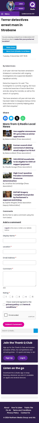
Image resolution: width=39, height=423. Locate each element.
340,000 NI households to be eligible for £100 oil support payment (24, 162)
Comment (8, 269)
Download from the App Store (11, 383)
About (6, 407)
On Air (8, 410)
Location (7, 247)
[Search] (36, 331)
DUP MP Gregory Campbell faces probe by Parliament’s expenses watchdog (18, 196)
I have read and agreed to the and (18, 304)
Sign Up (9, 358)
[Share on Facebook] (5, 118)
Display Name (9, 235)
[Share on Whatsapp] (22, 118)
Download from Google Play (11, 389)
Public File (28, 407)
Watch (21, 8)
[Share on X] (17, 118)
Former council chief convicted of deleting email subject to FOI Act (24, 148)
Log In (22, 358)
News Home (10, 47)
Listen (21, 3)
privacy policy (12, 304)
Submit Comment (13, 324)
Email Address (9, 258)
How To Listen (16, 407)
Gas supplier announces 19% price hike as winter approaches (24, 134)
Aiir (34, 417)
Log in (7, 228)
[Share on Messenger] (11, 118)
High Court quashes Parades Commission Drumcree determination (18, 177)
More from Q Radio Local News (18, 51)
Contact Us (25, 412)
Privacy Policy (13, 412)
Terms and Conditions (22, 410)
